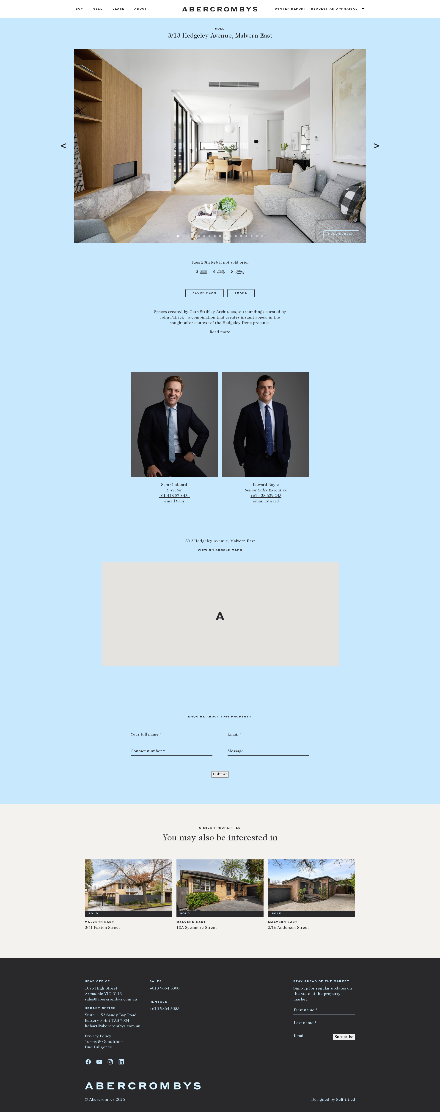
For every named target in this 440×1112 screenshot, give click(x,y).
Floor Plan (204, 293)
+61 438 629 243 (265, 496)
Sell (98, 9)
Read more (220, 332)
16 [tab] (257, 236)
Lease (118, 9)
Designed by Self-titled (333, 1100)
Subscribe (344, 1037)
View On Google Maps (220, 550)
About (140, 9)
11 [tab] (230, 236)
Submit (220, 774)
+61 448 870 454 (174, 496)
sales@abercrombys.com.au (111, 1000)
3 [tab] (188, 236)
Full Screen (341, 234)
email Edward (266, 501)
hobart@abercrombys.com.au (112, 1026)
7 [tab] (209, 236)
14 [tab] (246, 236)
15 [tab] (252, 236)
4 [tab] (194, 236)
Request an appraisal (334, 9)
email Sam (174, 501)
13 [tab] (241, 236)
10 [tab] (225, 236)
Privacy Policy (98, 1036)
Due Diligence (98, 1047)
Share (241, 293)
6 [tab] (204, 236)
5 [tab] (199, 236)
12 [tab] (236, 236)
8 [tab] (215, 236)
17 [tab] (262, 236)
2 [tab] (183, 236)
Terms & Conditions (104, 1042)
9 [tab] (220, 236)
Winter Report (290, 9)
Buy (79, 9)
